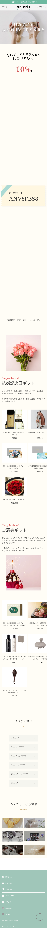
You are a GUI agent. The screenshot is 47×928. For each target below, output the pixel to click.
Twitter (7, 914)
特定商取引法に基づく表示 (10, 920)
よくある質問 (9, 896)
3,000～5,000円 (17, 747)
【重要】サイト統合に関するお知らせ (23, 2)
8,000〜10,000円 (18, 765)
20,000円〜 (15, 783)
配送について (9, 877)
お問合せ (8, 902)
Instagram (8, 908)
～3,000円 (15, 738)
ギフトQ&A (8, 883)
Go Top (39, 917)
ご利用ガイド (9, 889)
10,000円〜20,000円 (19, 774)
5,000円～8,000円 (18, 756)
